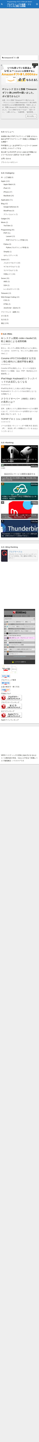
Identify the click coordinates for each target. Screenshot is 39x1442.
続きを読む (31, 116)
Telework (4, 293)
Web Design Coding (8, 297)
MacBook (7, 196)
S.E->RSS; (7, 334)
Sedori (3, 260)
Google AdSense (10, 207)
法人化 (3, 319)
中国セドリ (8, 274)
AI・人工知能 (6, 177)
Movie (3, 222)
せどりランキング (7, 711)
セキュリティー (9, 255)
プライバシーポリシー (9, 162)
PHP (5, 233)
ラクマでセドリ (9, 270)
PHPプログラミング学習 (15, 240)
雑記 (2, 323)
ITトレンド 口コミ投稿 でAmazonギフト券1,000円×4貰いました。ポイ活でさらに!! (19, 92)
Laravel (9, 236)
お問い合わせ (6, 158)
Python (6, 244)
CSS (5, 300)
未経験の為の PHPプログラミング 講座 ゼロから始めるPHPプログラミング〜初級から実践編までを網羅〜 (19, 139)
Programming (6, 230)
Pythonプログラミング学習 (16, 247)
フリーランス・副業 (8, 312)
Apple (3, 181)
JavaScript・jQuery (11, 308)
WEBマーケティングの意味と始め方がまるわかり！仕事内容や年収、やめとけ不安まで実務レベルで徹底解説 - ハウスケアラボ (19, 758)
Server (3, 278)
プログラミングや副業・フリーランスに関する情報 (19, 5)
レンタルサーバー (10, 289)
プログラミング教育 (8, 680)
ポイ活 (35, 64)
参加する (32, 658)
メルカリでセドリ (10, 263)
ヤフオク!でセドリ (10, 267)
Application (5, 200)
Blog (2, 204)
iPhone (6, 192)
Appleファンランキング (10, 720)
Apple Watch (8, 184)
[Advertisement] (19, 30)
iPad (5, 188)
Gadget (3, 219)
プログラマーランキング (10, 702)
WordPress (8, 211)
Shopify (6, 252)
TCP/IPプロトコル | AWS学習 (16, 419)
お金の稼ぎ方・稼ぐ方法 (10, 687)
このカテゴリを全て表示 (19, 656)
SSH (5, 285)
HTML (6, 304)
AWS (5, 281)
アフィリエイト (9, 214)
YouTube (7, 225)
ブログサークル (15, 552)
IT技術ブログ (6, 693)
